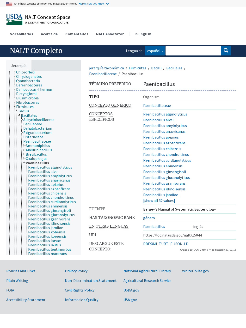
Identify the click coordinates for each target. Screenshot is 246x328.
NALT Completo (36, 50)
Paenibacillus (154, 226)
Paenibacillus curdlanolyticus (167, 160)
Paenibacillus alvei (158, 119)
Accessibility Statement (26, 299)
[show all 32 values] (159, 200)
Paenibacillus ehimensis (163, 166)
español (152, 50)
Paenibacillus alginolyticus (165, 114)
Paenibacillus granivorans (164, 183)
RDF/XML (150, 243)
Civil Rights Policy (79, 290)
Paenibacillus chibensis (162, 148)
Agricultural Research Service (147, 280)
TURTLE (165, 243)
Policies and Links (20, 270)
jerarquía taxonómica (106, 68)
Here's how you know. (92, 3)
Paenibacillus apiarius (161, 137)
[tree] (43, 163)
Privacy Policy (76, 270)
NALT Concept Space (47, 17)
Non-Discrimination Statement (91, 280)
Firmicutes (137, 68)
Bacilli (156, 68)
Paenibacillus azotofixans (164, 142)
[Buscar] (226, 50)
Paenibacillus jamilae (160, 194)
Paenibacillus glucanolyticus (166, 177)
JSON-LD (180, 243)
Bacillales (174, 68)
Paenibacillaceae (103, 73)
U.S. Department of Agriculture (46, 22)
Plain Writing (17, 280)
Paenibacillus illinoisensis (164, 189)
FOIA (10, 290)
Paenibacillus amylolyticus (165, 125)
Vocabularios (21, 33)
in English (143, 33)
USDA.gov (131, 290)
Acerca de (49, 33)
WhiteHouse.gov (195, 270)
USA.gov (130, 299)
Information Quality (81, 299)
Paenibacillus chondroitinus (166, 154)
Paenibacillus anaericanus (164, 131)
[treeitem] (27, 72)
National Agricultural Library (147, 270)
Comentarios (76, 33)
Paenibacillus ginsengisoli (164, 171)
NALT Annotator (110, 33)
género (149, 217)
